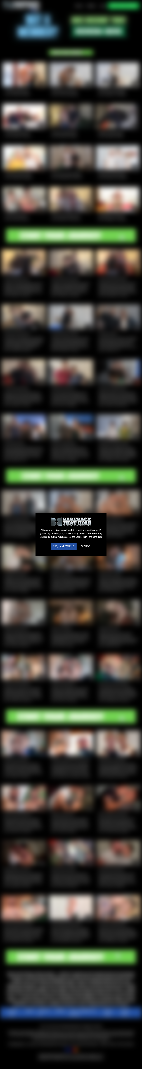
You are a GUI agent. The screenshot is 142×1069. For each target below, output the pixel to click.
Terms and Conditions (92, 537)
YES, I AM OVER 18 (63, 546)
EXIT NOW (85, 546)
